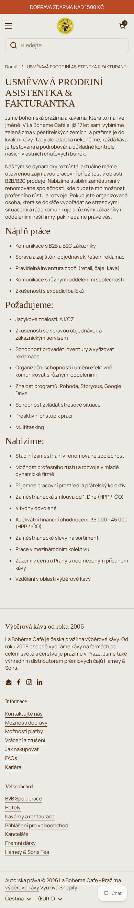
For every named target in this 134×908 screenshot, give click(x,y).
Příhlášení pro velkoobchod (36, 825)
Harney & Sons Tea (27, 851)
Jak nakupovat (22, 749)
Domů (11, 66)
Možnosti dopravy (26, 722)
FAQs (11, 758)
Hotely (13, 807)
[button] (122, 26)
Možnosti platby (24, 731)
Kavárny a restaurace (30, 816)
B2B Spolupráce (23, 798)
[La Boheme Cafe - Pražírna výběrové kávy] (65, 25)
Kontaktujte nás (24, 713)
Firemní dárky (20, 842)
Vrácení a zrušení (25, 740)
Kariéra (13, 767)
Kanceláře (17, 833)
